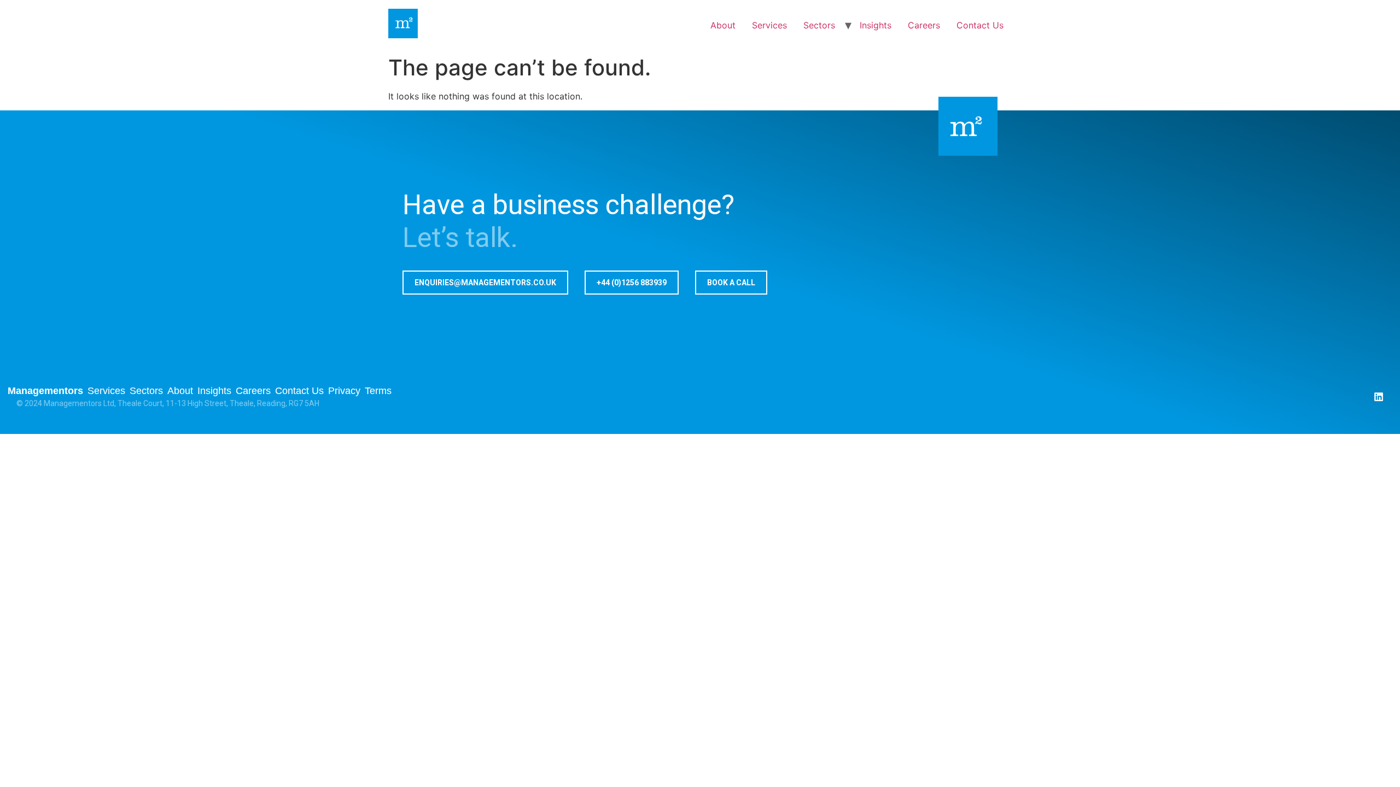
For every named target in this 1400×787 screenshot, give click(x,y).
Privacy (344, 390)
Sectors (819, 25)
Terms (378, 390)
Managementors (45, 390)
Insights (875, 25)
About (723, 25)
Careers (924, 25)
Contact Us (980, 25)
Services (769, 25)
